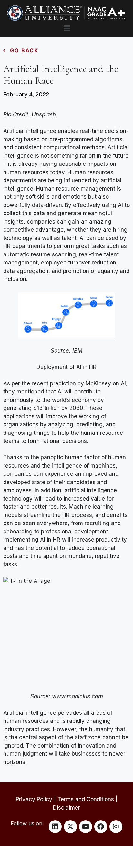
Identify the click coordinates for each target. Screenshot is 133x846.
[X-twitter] (70, 826)
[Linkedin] (55, 826)
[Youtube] (85, 826)
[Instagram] (115, 826)
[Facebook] (100, 826)
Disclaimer (66, 807)
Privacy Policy (34, 799)
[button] (66, 28)
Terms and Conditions (85, 799)
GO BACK (24, 50)
